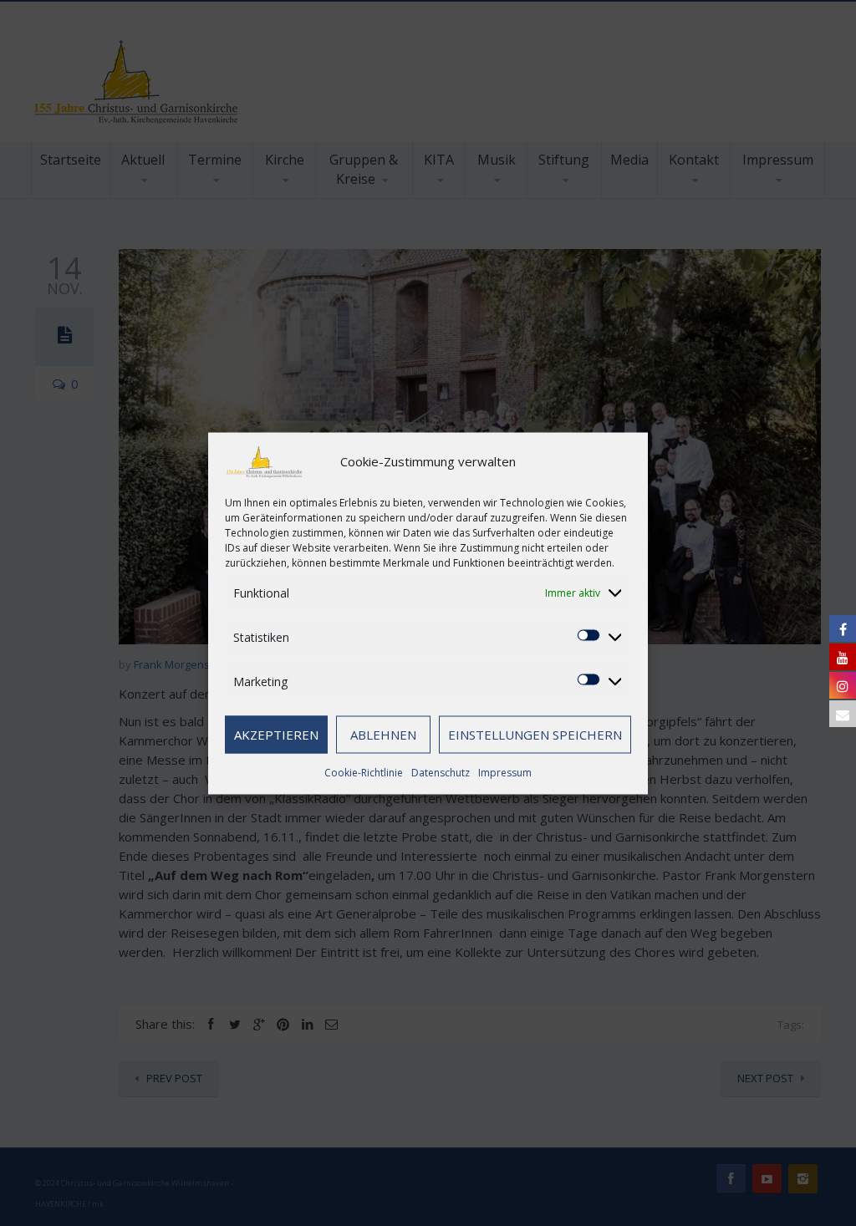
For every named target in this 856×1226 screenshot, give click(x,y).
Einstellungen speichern (535, 734)
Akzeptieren (276, 734)
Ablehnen (383, 734)
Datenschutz (440, 772)
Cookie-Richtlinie (363, 772)
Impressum (505, 772)
